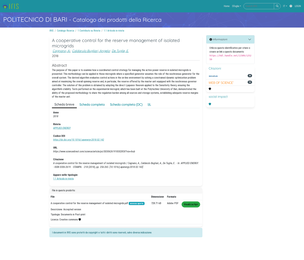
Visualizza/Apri (191, 204)
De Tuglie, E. (120, 51)
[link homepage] (11, 6)
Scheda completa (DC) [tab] (126, 104)
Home (227, 6)
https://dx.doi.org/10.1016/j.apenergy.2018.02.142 (78, 139)
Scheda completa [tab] (92, 104)
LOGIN (298, 6)
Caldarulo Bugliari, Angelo (91, 51)
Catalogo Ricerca (65, 30)
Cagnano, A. (61, 51)
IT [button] (284, 6)
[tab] (149, 104)
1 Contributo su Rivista (89, 30)
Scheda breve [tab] (64, 104)
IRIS (51, 30)
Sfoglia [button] (235, 6)
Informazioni (219, 39)
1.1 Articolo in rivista (114, 30)
